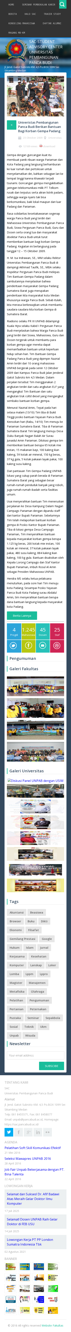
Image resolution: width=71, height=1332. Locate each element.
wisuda (30, 1035)
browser (15, 921)
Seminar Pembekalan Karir (38, 4)
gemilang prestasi (22, 939)
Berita (12, 14)
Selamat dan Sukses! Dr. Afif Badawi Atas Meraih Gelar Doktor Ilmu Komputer (33, 1199)
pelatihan (16, 1000)
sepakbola (53, 1018)
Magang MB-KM (16, 32)
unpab (14, 1035)
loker (52, 965)
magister (16, 983)
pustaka (15, 1018)
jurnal (44, 947)
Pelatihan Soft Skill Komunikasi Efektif (33, 1148)
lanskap (36, 965)
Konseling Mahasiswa (21, 23)
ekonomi (16, 930)
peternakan (38, 1009)
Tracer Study (52, 14)
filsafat (33, 930)
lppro (44, 974)
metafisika (17, 991)
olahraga (37, 991)
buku (31, 921)
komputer (17, 965)
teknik (29, 1027)
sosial (14, 1027)
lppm (29, 974)
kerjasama (17, 956)
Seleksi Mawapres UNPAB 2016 (28, 1158)
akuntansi (17, 912)
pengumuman (39, 1000)
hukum (15, 947)
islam (30, 947)
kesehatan (38, 956)
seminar (33, 1018)
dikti (44, 921)
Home (11, 4)
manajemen (37, 983)
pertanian (16, 1009)
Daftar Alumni (52, 23)
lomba (14, 974)
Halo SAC (30, 14)
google (47, 939)
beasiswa (36, 912)
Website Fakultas (52, 1325)
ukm (43, 1027)
